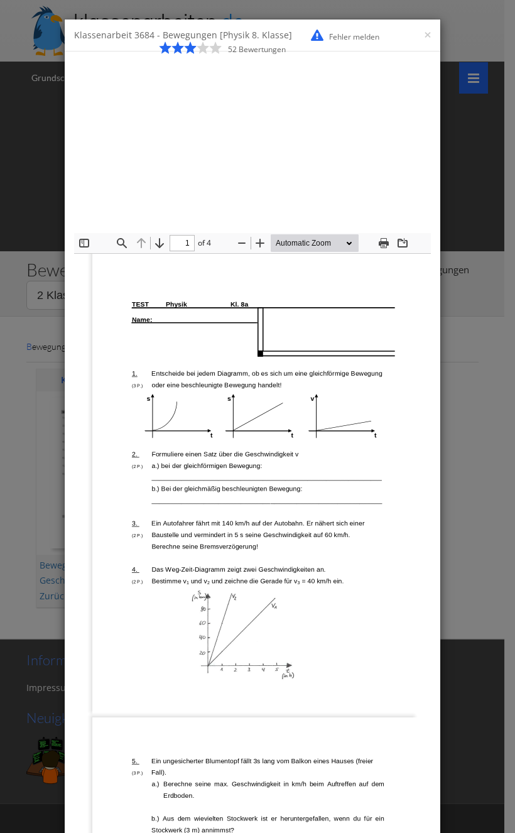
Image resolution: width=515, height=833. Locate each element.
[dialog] (257, 416)
